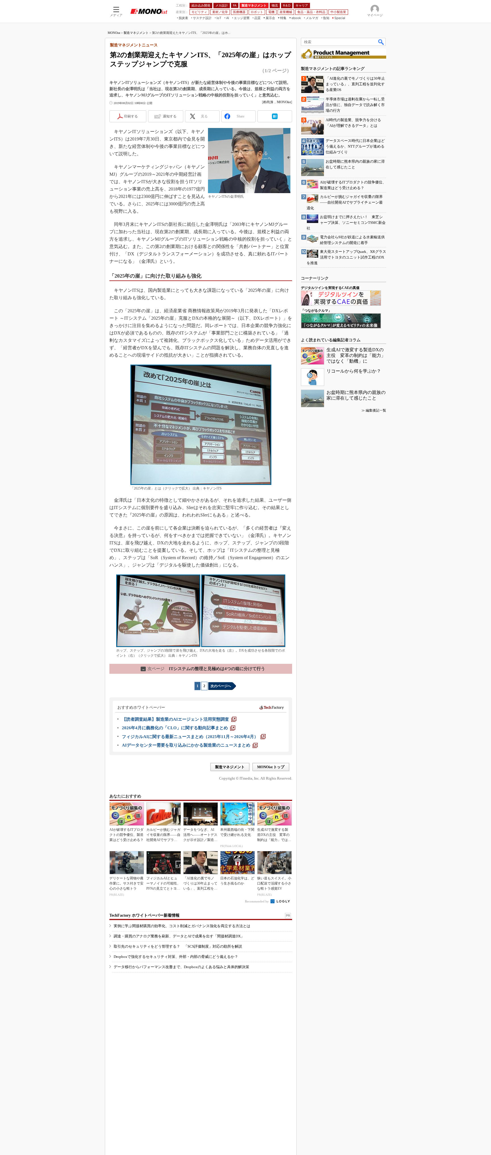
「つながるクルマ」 (316, 311)
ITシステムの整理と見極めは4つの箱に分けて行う (203, 668)
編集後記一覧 (376, 410)
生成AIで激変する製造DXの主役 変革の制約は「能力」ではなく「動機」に (356, 355)
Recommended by (257, 901)
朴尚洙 (268, 102)
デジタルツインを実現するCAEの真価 (330, 288)
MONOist (114, 32)
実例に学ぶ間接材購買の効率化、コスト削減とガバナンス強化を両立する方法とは (182, 926)
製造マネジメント (136, 32)
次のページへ (221, 686)
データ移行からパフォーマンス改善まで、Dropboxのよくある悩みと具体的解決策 (181, 967)
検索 (381, 42)
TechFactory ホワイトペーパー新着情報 (144, 915)
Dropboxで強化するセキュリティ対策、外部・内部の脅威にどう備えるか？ (176, 956)
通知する (169, 116)
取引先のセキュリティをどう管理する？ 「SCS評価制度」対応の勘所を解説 (178, 946)
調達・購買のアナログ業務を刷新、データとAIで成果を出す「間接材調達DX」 (179, 936)
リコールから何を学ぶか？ (353, 371)
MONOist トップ (270, 767)
